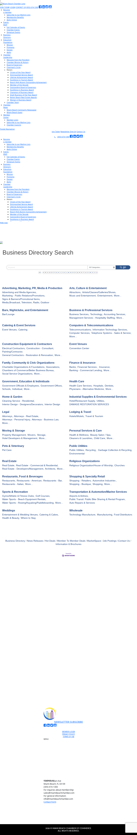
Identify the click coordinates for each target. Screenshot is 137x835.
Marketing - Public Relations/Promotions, (23, 295)
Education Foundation (70, 760)
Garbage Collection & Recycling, (115, 450)
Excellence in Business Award (22, 90)
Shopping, (98, 484)
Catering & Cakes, (49, 514)
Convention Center (79, 348)
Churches (119, 465)
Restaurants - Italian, (13, 484)
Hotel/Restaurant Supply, (82, 401)
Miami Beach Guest (14, 112)
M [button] (68, 272)
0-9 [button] (40, 272)
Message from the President (18, 60)
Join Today (56, 131)
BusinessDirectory (7, 36)
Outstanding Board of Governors (23, 87)
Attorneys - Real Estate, (26, 416)
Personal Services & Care (85, 430)
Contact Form (50, 801)
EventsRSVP (6, 23)
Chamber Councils (14, 125)
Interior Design (52, 404)
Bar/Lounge (8, 314)
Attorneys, (7, 416)
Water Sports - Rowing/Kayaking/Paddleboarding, (28, 503)
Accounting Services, (115, 314)
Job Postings (109, 541)
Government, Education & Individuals (25, 381)
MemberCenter (6, 116)
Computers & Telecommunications (91, 325)
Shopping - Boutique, (80, 484)
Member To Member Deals (71, 541)
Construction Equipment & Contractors (27, 344)
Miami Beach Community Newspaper (21, 110)
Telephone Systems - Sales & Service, (111, 333)
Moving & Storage (13, 430)
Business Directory (15, 541)
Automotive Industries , (105, 480)
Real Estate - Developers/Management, (23, 469)
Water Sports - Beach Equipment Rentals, (24, 499)
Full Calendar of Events (16, 27)
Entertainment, (105, 295)
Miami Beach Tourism (70, 756)
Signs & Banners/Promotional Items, (21, 299)
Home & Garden (12, 396)
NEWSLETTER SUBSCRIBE (68, 721)
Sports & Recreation (15, 491)
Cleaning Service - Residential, (18, 401)
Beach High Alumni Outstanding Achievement (28, 82)
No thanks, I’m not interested (68, 689)
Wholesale (76, 510)
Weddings (8, 510)
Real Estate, (8, 465)
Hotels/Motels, (76, 416)
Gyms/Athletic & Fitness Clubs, (18, 496)
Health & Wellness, (79, 435)
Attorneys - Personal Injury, (16, 419)
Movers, (32, 435)
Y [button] (94, 272)
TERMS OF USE (68, 736)
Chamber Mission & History (17, 62)
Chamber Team (13, 102)
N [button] (70, 272)
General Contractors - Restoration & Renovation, (28, 355)
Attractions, (75, 292)
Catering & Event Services (18, 325)
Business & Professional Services (90, 310)
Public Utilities (78, 446)
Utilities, (101, 401)
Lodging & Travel (80, 411)
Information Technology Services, (110, 329)
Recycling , (91, 450)
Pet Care (7, 450)
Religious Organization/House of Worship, (91, 465)
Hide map (4, 223)
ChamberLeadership (7, 56)
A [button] (43, 272)
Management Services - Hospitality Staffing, (92, 318)
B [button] (45, 272)
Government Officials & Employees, (21, 385)
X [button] (92, 272)
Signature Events (13, 32)
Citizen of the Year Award (20, 72)
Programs (10, 47)
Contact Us (81, 131)
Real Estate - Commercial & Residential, (37, 465)
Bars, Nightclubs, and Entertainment (25, 310)
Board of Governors (14, 65)
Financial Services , (88, 367)
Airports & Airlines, (79, 496)
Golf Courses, (43, 496)
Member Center (70, 772)
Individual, (17, 389)
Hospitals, (98, 385)
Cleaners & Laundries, (81, 438)
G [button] (56, 272)
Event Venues (78, 344)
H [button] (58, 272)
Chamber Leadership (70, 764)
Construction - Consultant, (40, 348)
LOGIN (12, 7)
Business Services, (79, 314)
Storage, (41, 435)
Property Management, (14, 435)
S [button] (81, 272)
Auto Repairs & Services (82, 503)
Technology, (96, 314)
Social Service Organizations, (17, 373)
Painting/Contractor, (12, 351)
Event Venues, (9, 329)
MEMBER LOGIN (68, 731)
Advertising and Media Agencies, (19, 292)
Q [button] (77, 272)
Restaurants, (9, 480)
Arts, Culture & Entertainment (88, 288)
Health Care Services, (80, 385)
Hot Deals (50, 541)
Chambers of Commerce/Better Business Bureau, (28, 370)
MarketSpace (94, 541)
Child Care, (100, 438)
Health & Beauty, (11, 518)
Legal (5, 411)
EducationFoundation (7, 41)
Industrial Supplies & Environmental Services (98, 396)
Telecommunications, (80, 329)
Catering (22, 329)
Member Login (12, 120)
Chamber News (70, 768)
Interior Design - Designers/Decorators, (23, 404)
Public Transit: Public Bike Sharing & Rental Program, (97, 499)
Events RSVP (69, 747)
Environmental (77, 453)
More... (117, 295)
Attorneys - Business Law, (45, 419)
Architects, (50, 469)
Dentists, (109, 385)
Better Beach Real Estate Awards (23, 97)
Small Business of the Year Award (23, 95)
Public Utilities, (77, 450)
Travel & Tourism (94, 416)
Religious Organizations (84, 461)
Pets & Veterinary (13, 446)
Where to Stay (28, 518)
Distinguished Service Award (21, 75)
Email (23, 659)
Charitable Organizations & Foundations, (23, 367)
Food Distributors (123, 514)
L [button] (66, 272)
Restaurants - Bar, (52, 480)
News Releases (35, 541)
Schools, (6, 389)
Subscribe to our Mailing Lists (18, 15)
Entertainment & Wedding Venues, (20, 514)
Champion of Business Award (21, 92)
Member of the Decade (19, 85)
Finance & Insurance (82, 362)
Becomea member (7, 11)
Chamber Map (70, 775)
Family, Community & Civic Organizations (28, 362)
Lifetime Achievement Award (21, 77)
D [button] (49, 272)
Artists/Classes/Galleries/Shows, (99, 292)
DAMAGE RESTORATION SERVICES (89, 404)
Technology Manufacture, (82, 514)
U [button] (85, 272)
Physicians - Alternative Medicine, (87, 389)
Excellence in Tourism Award (21, 80)
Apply (9, 52)
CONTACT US (21, 7)
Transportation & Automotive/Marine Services (98, 491)
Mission (10, 45)
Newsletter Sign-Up (68, 131)
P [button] (75, 272)
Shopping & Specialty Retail (87, 476)
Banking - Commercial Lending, (86, 370)
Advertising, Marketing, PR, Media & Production (32, 288)
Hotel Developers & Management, (20, 438)
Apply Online (12, 20)
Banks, (73, 367)
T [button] (83, 272)
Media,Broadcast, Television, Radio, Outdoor (25, 302)
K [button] (64, 272)
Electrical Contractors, (13, 348)
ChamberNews (7, 106)
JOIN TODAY (5, 7)
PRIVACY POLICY (68, 734)
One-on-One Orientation (70, 739)
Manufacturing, (105, 514)
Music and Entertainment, (82, 295)
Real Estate (9, 461)
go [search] (124, 267)
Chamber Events (13, 30)
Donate (10, 50)
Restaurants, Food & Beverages (22, 476)
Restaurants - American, (29, 480)
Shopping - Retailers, (80, 480)
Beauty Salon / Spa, (100, 435)
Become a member (70, 743)
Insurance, (104, 367)
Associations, (53, 367)
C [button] (47, 272)
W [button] (90, 272)
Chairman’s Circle (14, 67)
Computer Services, (79, 333)
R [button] (79, 272)
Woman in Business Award (20, 100)
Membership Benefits (15, 17)
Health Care (76, 381)
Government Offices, (51, 385)
